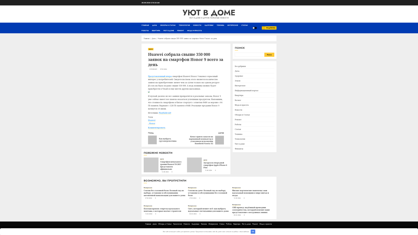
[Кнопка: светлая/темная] (255, 28)
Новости (197, 25)
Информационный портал (246, 90)
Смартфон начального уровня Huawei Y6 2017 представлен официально (170, 165)
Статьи (244, 25)
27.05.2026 (148, 198)
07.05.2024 (163, 69)
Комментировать (156, 127)
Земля (237, 81)
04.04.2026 (193, 214)
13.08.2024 (165, 172)
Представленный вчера (160, 76)
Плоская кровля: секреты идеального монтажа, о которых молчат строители (162, 209)
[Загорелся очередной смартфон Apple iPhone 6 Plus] (194, 165)
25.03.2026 (237, 215)
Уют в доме (209, 12)
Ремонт (180, 30)
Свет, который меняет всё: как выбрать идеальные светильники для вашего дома (208, 209)
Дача (154, 25)
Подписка (270, 28)
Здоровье (209, 25)
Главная (145, 25)
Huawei (151, 120)
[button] (259, 28)
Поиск (240, 48)
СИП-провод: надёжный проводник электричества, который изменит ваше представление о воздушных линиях (251, 210)
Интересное (232, 25)
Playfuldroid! (165, 113)
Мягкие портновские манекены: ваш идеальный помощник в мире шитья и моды (250, 193)
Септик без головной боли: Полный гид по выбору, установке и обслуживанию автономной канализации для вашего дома (164, 193)
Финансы (239, 149)
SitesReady (153, 69)
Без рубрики (240, 66)
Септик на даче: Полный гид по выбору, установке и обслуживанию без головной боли (207, 193)
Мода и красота (194, 30)
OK (253, 232)
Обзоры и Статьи (167, 25)
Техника (220, 25)
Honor (152, 123)
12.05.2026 (237, 198)
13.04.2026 (148, 214)
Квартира (156, 30)
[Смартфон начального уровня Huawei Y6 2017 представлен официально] (151, 165)
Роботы (145, 30)
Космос (238, 100)
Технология (184, 25)
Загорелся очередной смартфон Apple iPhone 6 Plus (215, 165)
